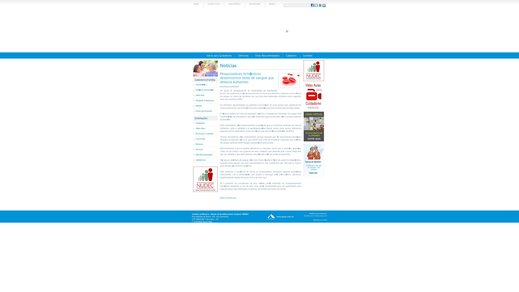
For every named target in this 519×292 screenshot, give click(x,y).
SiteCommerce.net (321, 216)
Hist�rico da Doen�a (205, 90)
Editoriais (199, 144)
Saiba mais (200, 95)
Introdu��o (201, 84)
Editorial (243, 55)
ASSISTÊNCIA (234, 4)
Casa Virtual (200, 139)
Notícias (199, 105)
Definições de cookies (320, 220)
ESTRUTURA (254, 4)
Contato (307, 55)
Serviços (199, 149)
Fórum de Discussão (204, 111)
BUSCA (272, 4)
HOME (196, 4)
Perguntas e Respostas (205, 100)
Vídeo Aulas (200, 128)
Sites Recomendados (267, 55)
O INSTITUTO (214, 4)
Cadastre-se (200, 160)
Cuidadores (200, 123)
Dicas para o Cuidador (205, 133)
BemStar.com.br (309, 216)
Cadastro (291, 55)
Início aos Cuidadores (219, 55)
